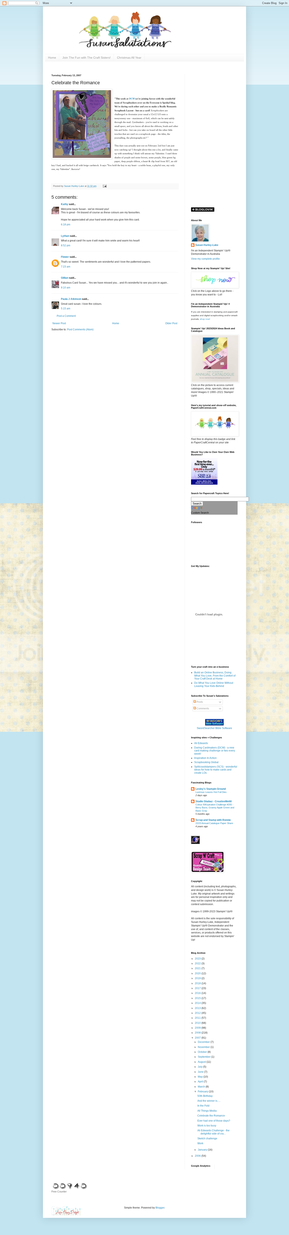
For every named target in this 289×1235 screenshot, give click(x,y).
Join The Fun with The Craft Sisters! (86, 57)
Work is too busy (206, 1125)
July (200, 1066)
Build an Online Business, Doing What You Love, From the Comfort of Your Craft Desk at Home (214, 675)
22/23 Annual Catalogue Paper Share (214, 823)
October (203, 1051)
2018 (198, 983)
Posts (199, 701)
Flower (65, 256)
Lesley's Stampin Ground (210, 788)
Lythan (65, 235)
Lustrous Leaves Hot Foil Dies (211, 792)
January (203, 1149)
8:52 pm (65, 245)
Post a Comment (66, 315)
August (202, 1061)
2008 (198, 1032)
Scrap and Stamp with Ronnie (213, 820)
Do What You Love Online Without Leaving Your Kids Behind (213, 684)
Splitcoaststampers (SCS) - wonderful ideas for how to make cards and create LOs (215, 769)
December (204, 1042)
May (200, 1076)
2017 (198, 988)
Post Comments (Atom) (80, 329)
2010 (198, 1022)
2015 (198, 998)
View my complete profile (205, 258)
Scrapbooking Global (206, 762)
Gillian (64, 277)
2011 (198, 1017)
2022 (198, 963)
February (203, 1091)
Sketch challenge (207, 1138)
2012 (198, 1013)
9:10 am (65, 287)
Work (200, 1143)
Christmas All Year (129, 57)
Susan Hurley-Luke (206, 245)
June (201, 1071)
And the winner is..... (208, 1100)
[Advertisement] (214, 137)
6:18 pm (65, 224)
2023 (198, 958)
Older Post (171, 323)
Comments (202, 708)
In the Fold (203, 1105)
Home (52, 57)
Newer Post (59, 323)
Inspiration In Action (205, 758)
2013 (198, 1008)
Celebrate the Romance (211, 1115)
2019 (198, 978)
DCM (132, 98)
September (204, 1056)
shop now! (205, 319)
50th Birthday (205, 1095)
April (201, 1081)
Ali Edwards (201, 743)
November (204, 1047)
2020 (198, 973)
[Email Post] (104, 186)
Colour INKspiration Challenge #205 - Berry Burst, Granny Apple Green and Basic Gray (214, 807)
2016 (198, 993)
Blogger (160, 1207)
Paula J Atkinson (71, 299)
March (202, 1086)
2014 (198, 1003)
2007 (198, 1037)
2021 (198, 968)
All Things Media (207, 1110)
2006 (198, 1155)
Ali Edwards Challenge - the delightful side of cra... (213, 1132)
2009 (198, 1027)
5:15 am (65, 308)
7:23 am (65, 266)
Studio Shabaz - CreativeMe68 (213, 801)
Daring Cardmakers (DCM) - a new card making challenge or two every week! (214, 750)
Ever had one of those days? (213, 1120)
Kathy (64, 204)
